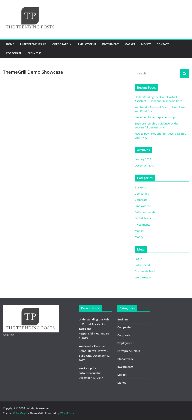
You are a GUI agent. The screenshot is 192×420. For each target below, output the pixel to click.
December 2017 (144, 165)
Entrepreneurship (33, 44)
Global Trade (143, 218)
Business (140, 187)
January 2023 (143, 159)
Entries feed (142, 265)
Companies (142, 193)
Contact (163, 44)
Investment (110, 44)
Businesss (34, 53)
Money (146, 44)
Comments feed (145, 271)
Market (130, 44)
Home (10, 44)
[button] (70, 44)
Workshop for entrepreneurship (155, 117)
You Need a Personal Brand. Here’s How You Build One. (93, 350)
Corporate (60, 44)
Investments (142, 224)
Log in (138, 259)
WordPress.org (144, 277)
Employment (87, 44)
